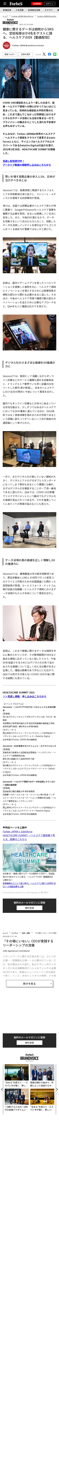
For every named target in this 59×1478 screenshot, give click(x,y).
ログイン (49, 3)
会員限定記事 (34, 10)
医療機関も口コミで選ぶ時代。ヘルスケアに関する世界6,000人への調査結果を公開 (29, 885)
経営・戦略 (26, 933)
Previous (2, 1089)
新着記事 (7, 10)
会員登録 (37, 3)
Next (56, 1089)
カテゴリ (49, 10)
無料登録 (29, 907)
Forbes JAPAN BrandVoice (22, 16)
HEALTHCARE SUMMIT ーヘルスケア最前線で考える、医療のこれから (29, 837)
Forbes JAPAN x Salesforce (17, 831)
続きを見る (29, 983)
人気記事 (20, 10)
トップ (5, 16)
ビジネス (14, 933)
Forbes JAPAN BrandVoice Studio (28, 45)
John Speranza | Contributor (16, 950)
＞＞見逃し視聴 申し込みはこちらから (24, 696)
